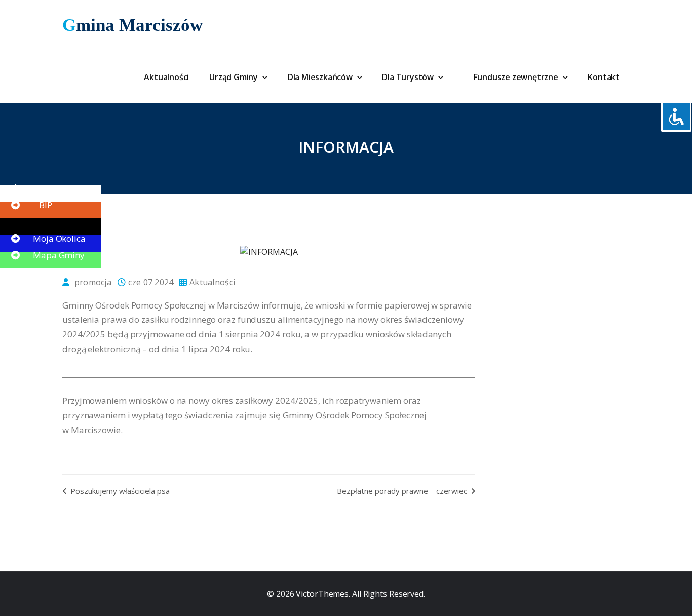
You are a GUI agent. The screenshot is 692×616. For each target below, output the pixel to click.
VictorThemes (321, 593)
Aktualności (166, 77)
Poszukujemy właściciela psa (119, 491)
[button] (30, 188)
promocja (92, 282)
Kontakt (604, 77)
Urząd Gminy (234, 77)
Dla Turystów (408, 77)
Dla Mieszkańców (321, 77)
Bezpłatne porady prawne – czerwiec (403, 491)
